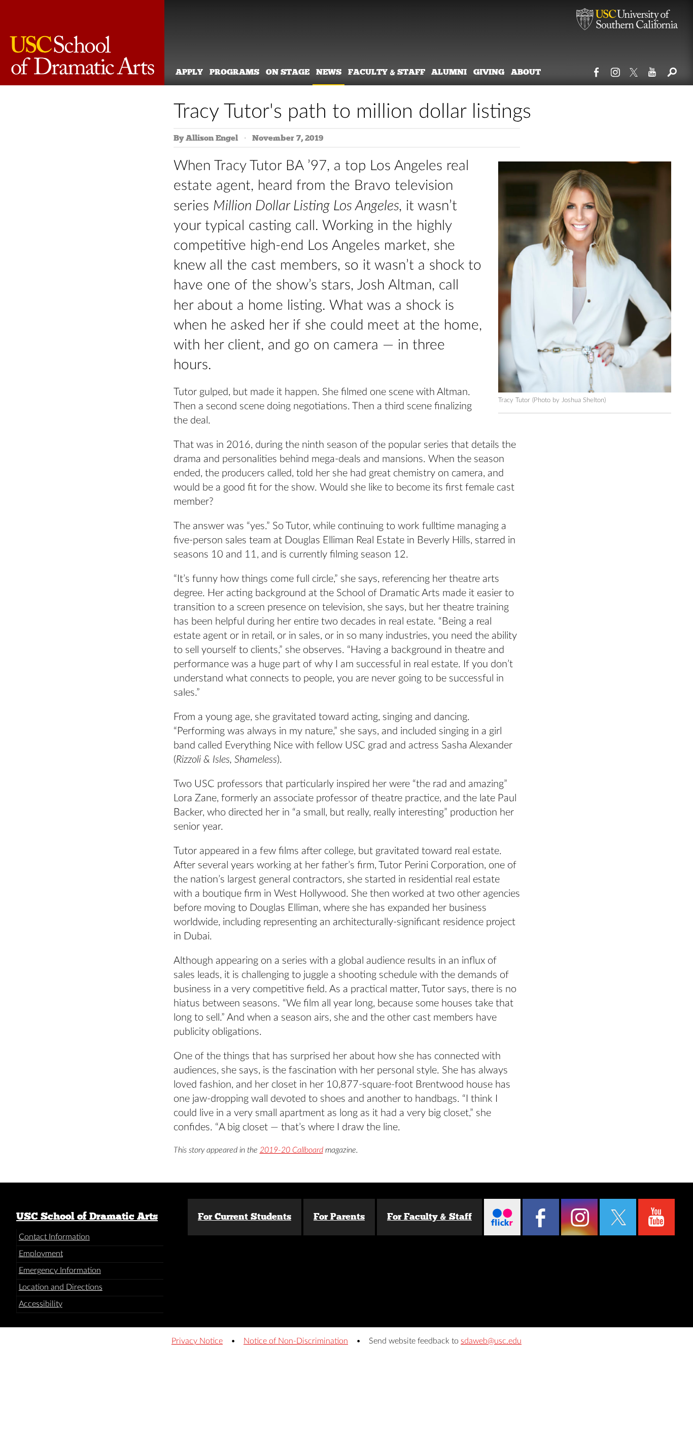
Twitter (634, 70)
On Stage (287, 72)
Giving (488, 72)
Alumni (449, 72)
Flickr (502, 1217)
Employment (41, 1254)
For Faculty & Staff (429, 1216)
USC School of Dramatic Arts (87, 1216)
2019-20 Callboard (291, 1150)
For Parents (339, 1216)
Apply (189, 72)
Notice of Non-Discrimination (296, 1341)
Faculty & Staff (386, 72)
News (328, 72)
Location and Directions (60, 1287)
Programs (234, 72)
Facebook (596, 70)
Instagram (615, 70)
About (526, 72)
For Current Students (244, 1216)
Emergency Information (60, 1270)
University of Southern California (627, 20)
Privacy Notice (197, 1341)
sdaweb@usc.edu (491, 1341)
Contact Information (54, 1237)
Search (671, 70)
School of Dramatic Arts (82, 42)
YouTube (652, 70)
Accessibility (40, 1304)
